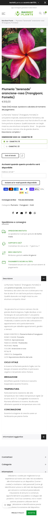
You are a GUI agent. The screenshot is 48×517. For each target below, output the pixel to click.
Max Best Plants (7, 21)
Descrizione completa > (11, 132)
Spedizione (22, 107)
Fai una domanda (25, 200)
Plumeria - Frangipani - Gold (22, 205)
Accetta (31, 513)
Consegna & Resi (9, 200)
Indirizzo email (8, 172)
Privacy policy (18, 513)
